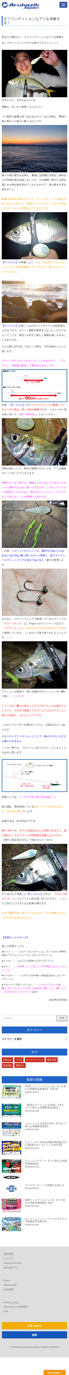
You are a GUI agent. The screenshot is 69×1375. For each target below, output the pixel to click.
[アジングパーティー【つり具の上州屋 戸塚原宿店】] (11, 1169)
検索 (34, 1334)
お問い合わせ (34, 1325)
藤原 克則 (51, 1060)
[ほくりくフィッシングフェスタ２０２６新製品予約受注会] (11, 1224)
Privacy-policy (11, 1302)
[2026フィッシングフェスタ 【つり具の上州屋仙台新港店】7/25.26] (11, 1092)
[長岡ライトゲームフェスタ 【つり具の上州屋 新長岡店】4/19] (11, 1205)
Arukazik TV (10, 1267)
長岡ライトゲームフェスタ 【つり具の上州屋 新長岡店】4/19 (45, 1201)
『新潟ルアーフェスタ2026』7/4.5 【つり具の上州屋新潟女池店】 (44, 1106)
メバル (19, 1060)
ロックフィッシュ (34, 1060)
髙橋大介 (20, 1065)
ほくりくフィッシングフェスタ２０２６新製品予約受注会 (46, 1220)
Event (7, 1280)
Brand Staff (10, 1285)
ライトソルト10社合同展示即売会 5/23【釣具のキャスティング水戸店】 (46, 1143)
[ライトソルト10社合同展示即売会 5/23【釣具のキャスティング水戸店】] (11, 1148)
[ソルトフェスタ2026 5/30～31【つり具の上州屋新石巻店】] (11, 1129)
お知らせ (7, 1060)
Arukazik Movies (13, 1263)
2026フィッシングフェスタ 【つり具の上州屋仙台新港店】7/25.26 (45, 1087)
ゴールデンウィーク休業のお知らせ (44, 1185)
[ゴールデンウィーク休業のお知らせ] (11, 1189)
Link (6, 1311)
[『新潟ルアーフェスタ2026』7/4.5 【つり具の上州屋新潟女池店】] (11, 1110)
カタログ (9, 1258)
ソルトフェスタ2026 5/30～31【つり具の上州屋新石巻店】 (45, 1124)
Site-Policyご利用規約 (16, 1307)
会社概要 (9, 1289)
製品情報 (7, 1065)
